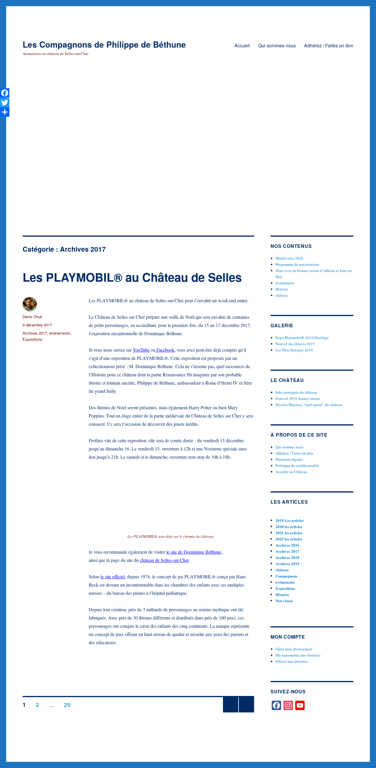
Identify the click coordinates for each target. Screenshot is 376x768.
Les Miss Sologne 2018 (294, 350)
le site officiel (112, 576)
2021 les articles (289, 532)
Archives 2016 (287, 545)
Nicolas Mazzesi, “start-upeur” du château (309, 404)
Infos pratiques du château (296, 392)
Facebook (164, 350)
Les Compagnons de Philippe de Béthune (104, 44)
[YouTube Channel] (300, 705)
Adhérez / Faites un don (328, 45)
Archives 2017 (35, 333)
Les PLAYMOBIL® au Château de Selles (132, 276)
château (282, 295)
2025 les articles (289, 539)
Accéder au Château (291, 471)
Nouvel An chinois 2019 (295, 343)
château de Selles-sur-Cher (164, 560)
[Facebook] (276, 705)
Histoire (282, 289)
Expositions (33, 339)
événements (59, 333)
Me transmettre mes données (298, 655)
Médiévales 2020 (289, 258)
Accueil (242, 45)
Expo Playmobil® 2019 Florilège (302, 337)
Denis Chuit (32, 316)
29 (69, 704)
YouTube (141, 350)
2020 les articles (289, 526)
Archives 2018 (287, 557)
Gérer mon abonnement (294, 649)
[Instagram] (288, 705)
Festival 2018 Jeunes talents (298, 398)
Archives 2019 (287, 563)
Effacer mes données (292, 661)
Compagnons (286, 576)
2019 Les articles (290, 520)
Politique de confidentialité (297, 465)
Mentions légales (289, 459)
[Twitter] (4, 102)
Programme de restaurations (297, 264)
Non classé (284, 600)
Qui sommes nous (277, 45)
